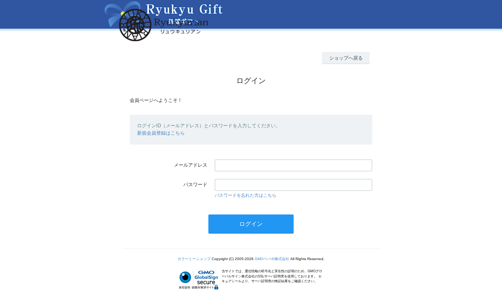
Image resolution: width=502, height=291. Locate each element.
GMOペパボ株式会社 (272, 259)
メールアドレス (190, 165)
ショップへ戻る (346, 58)
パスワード (195, 184)
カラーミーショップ (194, 259)
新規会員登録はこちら (161, 133)
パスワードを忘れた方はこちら (245, 195)
